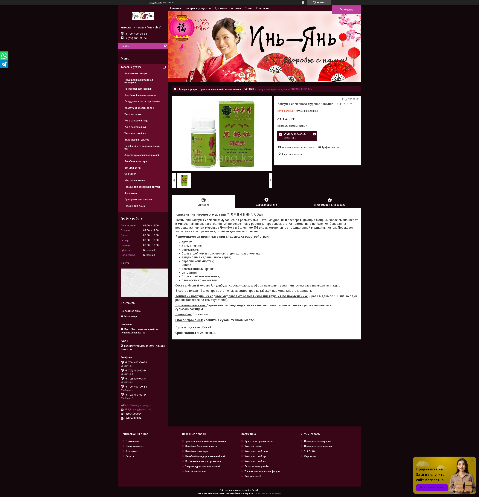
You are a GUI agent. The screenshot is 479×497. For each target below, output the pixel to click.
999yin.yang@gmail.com (137, 409)
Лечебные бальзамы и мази (140, 95)
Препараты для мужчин (138, 199)
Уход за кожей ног (135, 133)
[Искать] (165, 46)
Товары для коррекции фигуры (142, 186)
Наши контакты (135, 446)
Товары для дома (134, 206)
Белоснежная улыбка (136, 139)
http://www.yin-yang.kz (137, 405)
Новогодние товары (135, 73)
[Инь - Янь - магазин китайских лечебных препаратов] (143, 15)
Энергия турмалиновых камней (141, 155)
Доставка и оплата (228, 8)
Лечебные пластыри (135, 161)
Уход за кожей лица (136, 120)
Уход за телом (132, 114)
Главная (175, 8)
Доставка (131, 451)
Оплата (130, 456)
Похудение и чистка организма (142, 101)
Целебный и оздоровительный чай (142, 147)
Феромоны (130, 193)
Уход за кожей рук (135, 127)
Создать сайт (155, 2)
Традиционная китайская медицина (220, 89)
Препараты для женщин (138, 88)
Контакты (262, 8)
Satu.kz (256, 490)
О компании (132, 441)
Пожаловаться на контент (268, 493)
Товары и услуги (196, 8)
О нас (248, 8)
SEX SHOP (130, 174)
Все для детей (132, 167)
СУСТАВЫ (248, 89)
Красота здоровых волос (139, 107)
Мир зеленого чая (134, 180)
